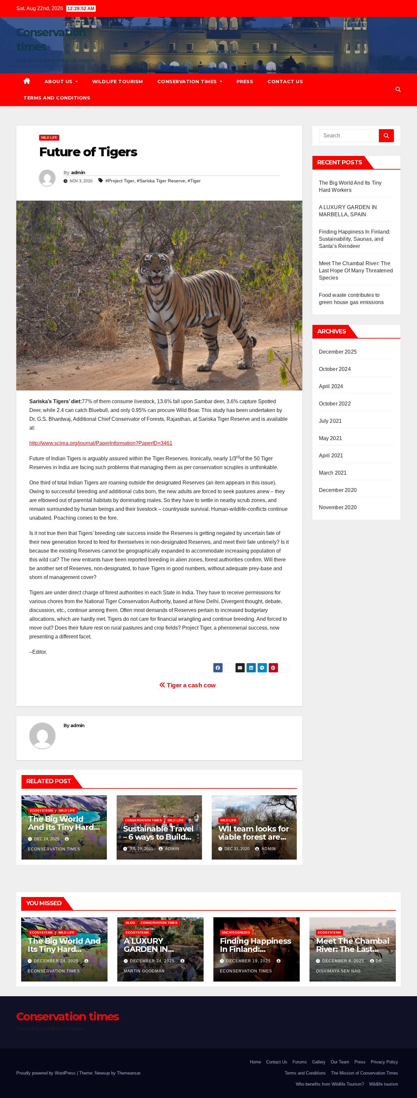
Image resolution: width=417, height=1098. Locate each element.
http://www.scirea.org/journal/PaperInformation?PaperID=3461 (100, 443)
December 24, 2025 (57, 961)
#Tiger (194, 180)
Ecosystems (41, 810)
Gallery (318, 1062)
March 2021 (333, 473)
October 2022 (335, 403)
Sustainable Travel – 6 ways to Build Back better (158, 837)
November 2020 (338, 507)
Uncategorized (236, 932)
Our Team (340, 1062)
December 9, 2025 (344, 961)
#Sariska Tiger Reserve (161, 180)
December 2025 (338, 352)
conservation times (143, 820)
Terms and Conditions (56, 98)
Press (245, 81)
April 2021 (331, 455)
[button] (398, 89)
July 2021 (330, 421)
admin (78, 172)
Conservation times (188, 81)
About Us (59, 81)
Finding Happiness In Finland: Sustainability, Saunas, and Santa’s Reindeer (355, 239)
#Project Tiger (120, 180)
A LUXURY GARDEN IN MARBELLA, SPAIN (159, 949)
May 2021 (330, 438)
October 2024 (335, 369)
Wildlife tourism (383, 1084)
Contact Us (285, 81)
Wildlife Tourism (117, 81)
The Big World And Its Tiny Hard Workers (61, 827)
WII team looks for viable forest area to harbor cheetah (253, 837)
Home (255, 1062)
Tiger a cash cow (190, 685)
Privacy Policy (384, 1062)
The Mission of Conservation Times (364, 1073)
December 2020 (338, 490)
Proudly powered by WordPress (46, 1073)
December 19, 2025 (249, 961)
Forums (300, 1062)
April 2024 (331, 386)
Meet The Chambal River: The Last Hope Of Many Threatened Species (356, 271)
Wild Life (49, 137)
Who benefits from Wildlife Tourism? (330, 1084)
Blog (130, 922)
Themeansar (128, 1073)
